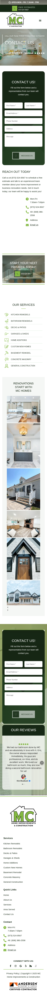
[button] (40, 20)
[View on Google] (23, 776)
